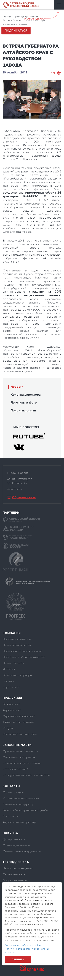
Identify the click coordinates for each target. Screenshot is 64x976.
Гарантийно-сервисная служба (25, 810)
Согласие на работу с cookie (22, 945)
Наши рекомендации (18, 868)
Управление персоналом (21, 798)
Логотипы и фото (24, 402)
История (9, 669)
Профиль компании (17, 639)
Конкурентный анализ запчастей (26, 775)
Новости (17, 387)
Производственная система (22, 651)
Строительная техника (19, 716)
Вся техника (11, 704)
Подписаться (16, 31)
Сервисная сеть (14, 874)
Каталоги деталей (15, 769)
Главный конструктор (18, 804)
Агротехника (12, 710)
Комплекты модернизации (22, 763)
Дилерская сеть (14, 839)
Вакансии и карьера (17, 675)
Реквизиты (10, 816)
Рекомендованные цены (20, 734)
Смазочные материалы (19, 757)
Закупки (8, 681)
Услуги (8, 728)
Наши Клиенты (13, 663)
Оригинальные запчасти (20, 751)
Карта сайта (11, 687)
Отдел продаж (13, 792)
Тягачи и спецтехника (18, 722)
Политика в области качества (24, 657)
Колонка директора (26, 395)
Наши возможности (17, 645)
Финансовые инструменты (22, 851)
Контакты (14, 489)
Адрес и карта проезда (19, 822)
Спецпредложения (16, 845)
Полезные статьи (23, 410)
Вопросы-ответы (15, 880)
